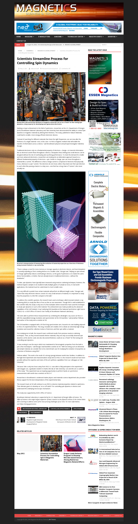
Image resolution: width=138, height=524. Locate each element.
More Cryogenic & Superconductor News (102, 503)
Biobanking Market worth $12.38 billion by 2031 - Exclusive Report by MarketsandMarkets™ (108, 438)
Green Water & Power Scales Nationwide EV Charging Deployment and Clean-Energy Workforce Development (109, 346)
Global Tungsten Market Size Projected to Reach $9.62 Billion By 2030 (109, 358)
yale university (36, 412)
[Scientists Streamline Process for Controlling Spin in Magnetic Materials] (51, 443)
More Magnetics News (96, 425)
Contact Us (21, 41)
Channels (29, 51)
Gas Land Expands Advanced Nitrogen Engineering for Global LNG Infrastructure (109, 463)
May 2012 (20, 453)
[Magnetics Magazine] (69, 19)
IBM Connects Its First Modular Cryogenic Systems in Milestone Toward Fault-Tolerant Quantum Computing (109, 491)
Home (18, 37)
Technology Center (75, 37)
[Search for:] (111, 45)
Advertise (111, 37)
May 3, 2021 (23, 68)
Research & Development (50, 68)
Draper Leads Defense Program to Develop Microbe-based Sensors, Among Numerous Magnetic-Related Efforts (74, 457)
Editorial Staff (35, 68)
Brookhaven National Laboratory (35, 409)
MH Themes (52, 519)
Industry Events (95, 37)
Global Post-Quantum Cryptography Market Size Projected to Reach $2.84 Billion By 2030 (108, 476)
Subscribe (58, 37)
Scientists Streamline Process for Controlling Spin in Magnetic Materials (49, 456)
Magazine (28, 37)
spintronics (22, 412)
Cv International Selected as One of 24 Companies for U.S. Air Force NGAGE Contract (109, 451)
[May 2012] (28, 443)
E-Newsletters (44, 37)
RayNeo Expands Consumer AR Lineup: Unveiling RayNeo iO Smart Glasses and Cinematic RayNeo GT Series (109, 371)
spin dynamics (78, 409)
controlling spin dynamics (60, 409)
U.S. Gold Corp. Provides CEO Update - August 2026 (109, 401)
